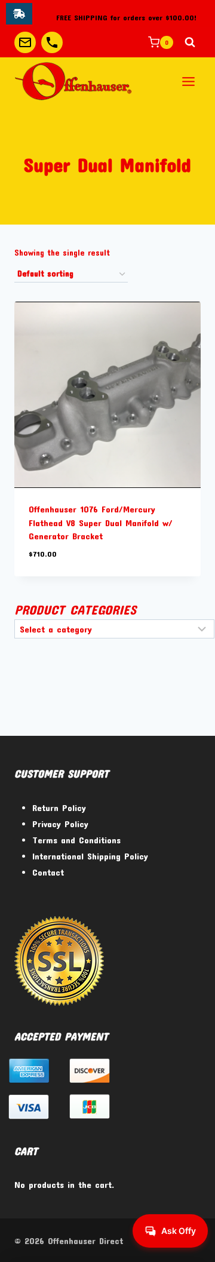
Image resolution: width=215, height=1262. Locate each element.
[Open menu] (188, 81)
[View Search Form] (190, 42)
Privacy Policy (60, 823)
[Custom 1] (25, 42)
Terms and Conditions (76, 839)
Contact (48, 872)
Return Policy (59, 807)
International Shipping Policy (90, 855)
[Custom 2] (52, 42)
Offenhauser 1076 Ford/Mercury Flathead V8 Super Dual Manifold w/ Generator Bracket (101, 522)
